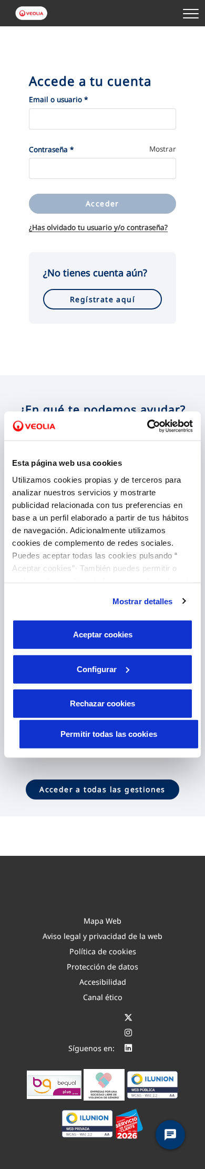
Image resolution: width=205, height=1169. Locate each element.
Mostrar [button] (162, 149)
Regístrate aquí (102, 299)
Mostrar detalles (142, 600)
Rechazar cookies (102, 703)
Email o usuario (58, 99)
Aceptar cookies (102, 634)
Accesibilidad (102, 982)
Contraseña (51, 149)
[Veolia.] (32, 13)
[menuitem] (102, 921)
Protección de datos (102, 967)
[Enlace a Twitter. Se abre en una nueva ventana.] (128, 1018)
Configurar (97, 668)
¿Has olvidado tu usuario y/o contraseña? (98, 227)
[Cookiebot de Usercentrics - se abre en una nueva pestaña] (147, 426)
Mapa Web (102, 921)
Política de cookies (102, 951)
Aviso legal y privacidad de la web (102, 936)
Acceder (102, 203)
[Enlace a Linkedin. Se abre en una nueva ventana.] (128, 1048)
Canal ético (102, 997)
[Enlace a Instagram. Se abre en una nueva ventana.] (128, 1033)
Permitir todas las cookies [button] (108, 734)
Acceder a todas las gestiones (102, 789)
